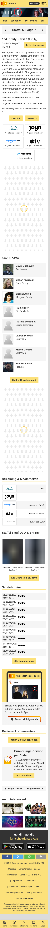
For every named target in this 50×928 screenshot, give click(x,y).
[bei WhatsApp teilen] (29, 857)
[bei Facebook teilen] (7, 857)
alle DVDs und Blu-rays (24, 577)
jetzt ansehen (36, 45)
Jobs (37, 886)
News (5, 926)
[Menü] (44, 3)
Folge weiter (33, 788)
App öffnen (34, 3)
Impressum (17, 880)
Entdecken (14, 926)
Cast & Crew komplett (24, 380)
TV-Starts (33, 926)
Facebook (37, 892)
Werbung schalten (14, 892)
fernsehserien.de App (24, 838)
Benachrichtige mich (26, 719)
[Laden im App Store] (36, 846)
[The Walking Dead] (12, 808)
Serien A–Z (25, 875)
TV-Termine (31, 20)
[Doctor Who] (12, 821)
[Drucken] (41, 857)
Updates (12, 869)
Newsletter (12, 875)
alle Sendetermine (24, 661)
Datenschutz (31, 880)
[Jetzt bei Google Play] (13, 846)
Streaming (24, 926)
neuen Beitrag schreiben (24, 739)
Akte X (12, 3)
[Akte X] (24, 685)
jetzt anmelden (24, 775)
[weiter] (45, 20)
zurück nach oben (24, 898)
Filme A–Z (36, 875)
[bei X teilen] (18, 857)
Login (43, 926)
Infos (4, 20)
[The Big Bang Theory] (35, 808)
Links (28, 892)
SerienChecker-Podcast (29, 869)
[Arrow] (35, 821)
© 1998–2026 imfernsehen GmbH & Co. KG (24, 863)
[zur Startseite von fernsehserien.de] (4, 3)
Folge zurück (15, 788)
